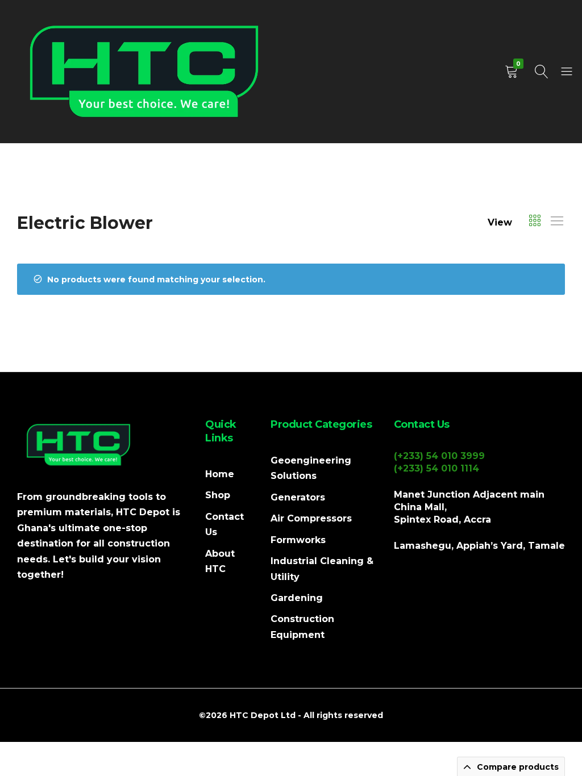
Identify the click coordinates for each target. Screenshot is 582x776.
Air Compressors (311, 518)
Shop (217, 495)
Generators (298, 497)
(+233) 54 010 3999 (439, 455)
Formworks (298, 540)
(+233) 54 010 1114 (436, 468)
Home (219, 474)
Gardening (297, 598)
